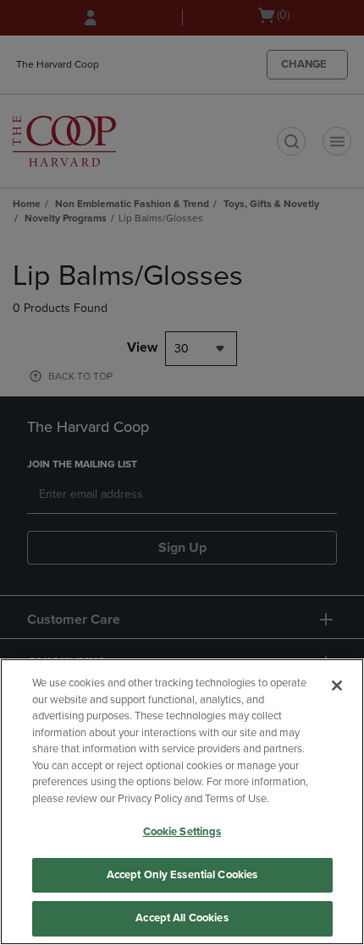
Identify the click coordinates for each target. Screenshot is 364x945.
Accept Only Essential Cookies (182, 875)
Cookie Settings (182, 831)
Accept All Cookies (181, 918)
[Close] (337, 685)
